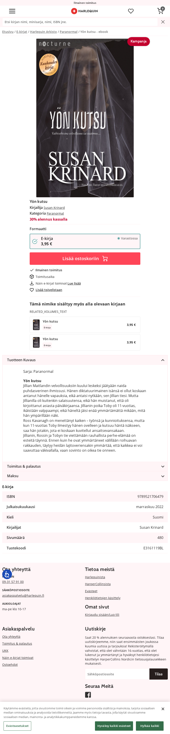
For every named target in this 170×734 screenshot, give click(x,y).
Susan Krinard (54, 207)
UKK (5, 650)
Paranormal (55, 213)
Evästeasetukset (17, 726)
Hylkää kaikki (149, 726)
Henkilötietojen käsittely (102, 598)
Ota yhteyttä (11, 636)
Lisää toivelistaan (49, 290)
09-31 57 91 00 (13, 582)
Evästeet (91, 591)
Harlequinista (95, 577)
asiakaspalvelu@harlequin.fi (23, 595)
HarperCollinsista (98, 584)
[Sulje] (163, 709)
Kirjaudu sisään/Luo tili (102, 614)
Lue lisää (74, 283)
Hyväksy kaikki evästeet (114, 726)
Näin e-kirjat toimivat (17, 658)
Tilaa (158, 674)
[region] (85, 718)
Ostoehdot (10, 664)
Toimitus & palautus (17, 643)
